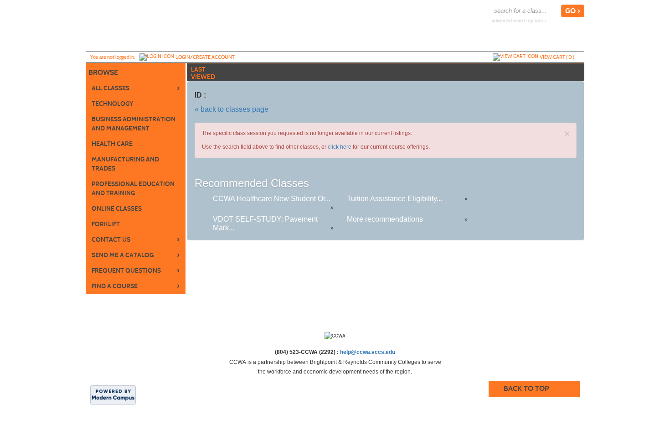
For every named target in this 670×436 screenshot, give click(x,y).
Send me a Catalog (136, 255)
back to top (526, 388)
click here (339, 147)
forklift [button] (106, 224)
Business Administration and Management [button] (133, 123)
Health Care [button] (112, 144)
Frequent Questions (136, 270)
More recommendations (385, 219)
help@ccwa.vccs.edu (367, 352)
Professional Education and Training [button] (133, 188)
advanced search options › (519, 21)
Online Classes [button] (117, 209)
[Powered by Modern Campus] (113, 394)
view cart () (557, 57)
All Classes (136, 88)
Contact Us (136, 239)
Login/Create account (205, 57)
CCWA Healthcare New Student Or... (271, 198)
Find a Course (136, 286)
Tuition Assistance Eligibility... (394, 198)
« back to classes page (231, 109)
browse (103, 72)
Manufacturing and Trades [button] (125, 164)
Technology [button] (112, 104)
